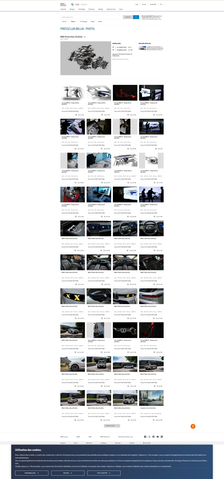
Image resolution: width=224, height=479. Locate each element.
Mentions (89, 443)
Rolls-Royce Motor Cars (125, 437)
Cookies (131, 443)
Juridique (103, 443)
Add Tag (128, 17)
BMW (78, 437)
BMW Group (64, 437)
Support (62, 443)
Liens (75, 443)
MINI (90, 437)
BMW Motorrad (104, 437)
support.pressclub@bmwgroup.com (151, 19)
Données (118, 443)
